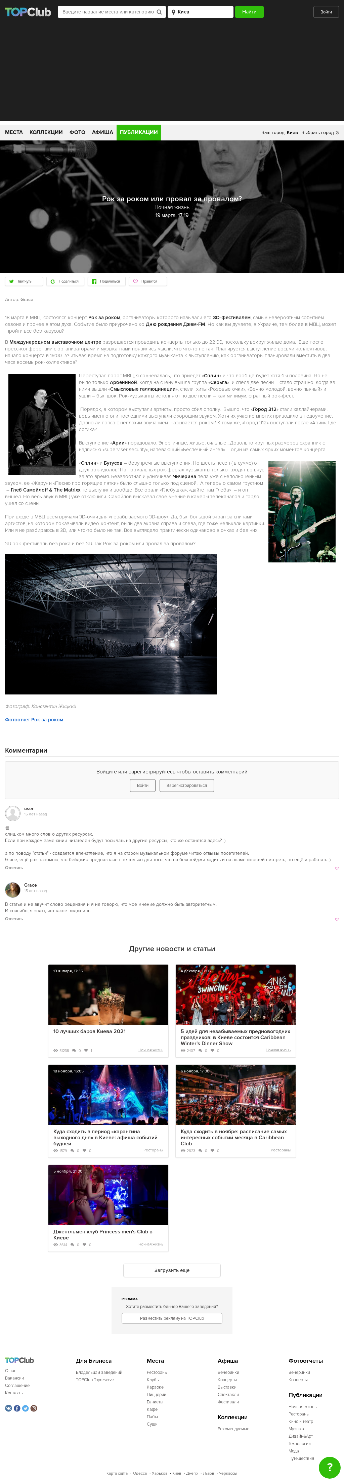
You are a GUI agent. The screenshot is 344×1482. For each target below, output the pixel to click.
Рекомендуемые (233, 1429)
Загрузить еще (172, 1270)
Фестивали (228, 1402)
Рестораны (153, 1150)
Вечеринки (228, 1372)
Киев (176, 1473)
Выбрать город (317, 132)
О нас (10, 1370)
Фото (77, 132)
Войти (326, 12)
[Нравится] (336, 867)
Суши (152, 1424)
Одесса (140, 1473)
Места (14, 132)
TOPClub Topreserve (95, 1380)
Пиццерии (156, 1394)
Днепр (192, 1473)
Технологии (300, 1443)
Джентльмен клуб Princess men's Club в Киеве (103, 1235)
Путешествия (301, 1458)
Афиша (102, 132)
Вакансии (14, 1378)
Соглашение (17, 1385)
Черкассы (228, 1473)
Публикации (139, 132)
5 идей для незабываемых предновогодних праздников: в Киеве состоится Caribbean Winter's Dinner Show (235, 1037)
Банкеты (155, 1402)
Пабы (152, 1417)
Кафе (152, 1409)
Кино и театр (301, 1421)
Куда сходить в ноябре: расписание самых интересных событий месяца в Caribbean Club (234, 1138)
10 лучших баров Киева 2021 (89, 1031)
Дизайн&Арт (301, 1436)
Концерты (227, 1380)
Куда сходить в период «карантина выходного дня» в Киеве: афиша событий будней (105, 1138)
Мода (294, 1451)
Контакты (14, 1393)
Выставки (227, 1387)
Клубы (153, 1380)
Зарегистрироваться (187, 785)
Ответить (14, 867)
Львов (208, 1473)
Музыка (296, 1429)
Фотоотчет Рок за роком (34, 720)
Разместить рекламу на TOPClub (172, 1318)
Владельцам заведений (99, 1372)
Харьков (159, 1473)
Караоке (155, 1387)
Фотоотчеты (306, 1360)
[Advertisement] (172, 74)
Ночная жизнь (150, 1050)
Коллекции (46, 132)
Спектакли (228, 1394)
